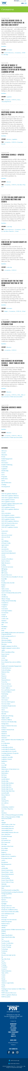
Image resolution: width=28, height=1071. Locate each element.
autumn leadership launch (8, 553)
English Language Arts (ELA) (9, 646)
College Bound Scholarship (8, 600)
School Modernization (7, 874)
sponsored (4, 901)
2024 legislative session (7, 515)
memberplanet (5, 779)
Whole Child (4, 991)
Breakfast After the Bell (7, 583)
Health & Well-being (6, 464)
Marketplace (4, 773)
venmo (3, 977)
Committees (4, 602)
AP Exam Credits (6, 543)
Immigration (4, 723)
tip (2, 957)
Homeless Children (6, 719)
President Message (6, 836)
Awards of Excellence (7, 559)
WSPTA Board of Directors (8, 993)
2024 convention (6, 513)
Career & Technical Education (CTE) (11, 592)
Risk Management (6, 864)
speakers (3, 895)
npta (2, 811)
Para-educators (5, 834)
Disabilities (4, 626)
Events (3, 456)
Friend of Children (6, 692)
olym (2, 820)
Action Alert (4, 531)
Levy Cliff (3, 765)
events (3, 658)
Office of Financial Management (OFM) (12, 815)
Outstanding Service (7, 830)
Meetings (6, 54)
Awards (3, 452)
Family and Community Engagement (11, 666)
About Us (13, 1036)
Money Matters (5, 795)
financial (3, 678)
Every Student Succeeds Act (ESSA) (11, 662)
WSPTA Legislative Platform (9, 995)
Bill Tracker (4, 573)
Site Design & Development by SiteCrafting (15, 1067)
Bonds (3, 581)
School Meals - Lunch (7, 872)
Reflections (4, 478)
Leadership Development (8, 749)
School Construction (7, 870)
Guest (3, 709)
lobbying (3, 767)
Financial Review (5, 680)
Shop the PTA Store (13, 1042)
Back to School (5, 561)
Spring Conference (6, 905)
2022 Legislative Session (8, 501)
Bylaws (3, 587)
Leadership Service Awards (8, 751)
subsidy (3, 927)
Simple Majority (5, 886)
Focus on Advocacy (6, 686)
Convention (4, 608)
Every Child (4, 660)
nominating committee (7, 807)
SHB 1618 (3, 884)
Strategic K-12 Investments (9, 919)
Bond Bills (4, 579)
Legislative (9, 96)
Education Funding (6, 642)
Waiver (3, 987)
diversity (3, 628)
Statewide (4, 917)
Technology (4, 949)
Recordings (4, 848)
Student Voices (5, 923)
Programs (4, 476)
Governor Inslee (5, 704)
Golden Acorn (5, 698)
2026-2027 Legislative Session (9, 527)
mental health (5, 793)
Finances (3, 460)
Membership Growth (7, 789)
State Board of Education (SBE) (9, 911)
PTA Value (4, 844)
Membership (4, 470)
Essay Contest (5, 654)
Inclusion (3, 727)
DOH (18, 395)
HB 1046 (3, 713)
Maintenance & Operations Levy (10, 769)
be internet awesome (7, 567)
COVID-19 (14, 99)
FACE (2, 664)
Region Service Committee (8, 856)
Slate (2, 888)
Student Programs (6, 921)
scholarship (4, 868)
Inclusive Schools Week (7, 729)
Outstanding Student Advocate (10, 832)
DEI (2, 624)
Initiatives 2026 (5, 735)
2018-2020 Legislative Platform (10, 495)
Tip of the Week (5, 959)
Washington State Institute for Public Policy (13, 989)
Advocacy (8, 139)
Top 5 (2, 961)
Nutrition (4, 813)
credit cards (4, 618)
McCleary (4, 775)
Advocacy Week (5, 537)
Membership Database (7, 783)
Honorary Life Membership (8, 721)
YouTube (13, 1052)
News (18, 99)
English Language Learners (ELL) (10, 648)
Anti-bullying (4, 541)
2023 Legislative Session (8, 507)
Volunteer (4, 981)
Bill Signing (4, 569)
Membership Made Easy (8, 791)
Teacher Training (6, 947)
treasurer (4, 969)
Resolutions (4, 862)
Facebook (9, 1052)
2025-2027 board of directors (9, 523)
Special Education (6, 482)
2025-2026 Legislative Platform (10, 521)
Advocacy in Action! (6, 535)
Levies (3, 763)
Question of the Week (7, 846)
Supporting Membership (8, 937)
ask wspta (4, 547)
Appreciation (5, 545)
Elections (4, 644)
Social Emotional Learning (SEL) (10, 890)
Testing (3, 953)
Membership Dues (6, 787)
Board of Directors (9, 52)
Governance (9, 49)
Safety (3, 480)
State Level (4, 915)
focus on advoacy (6, 684)
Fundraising (4, 694)
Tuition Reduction (6, 971)
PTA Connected (5, 842)
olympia (3, 822)
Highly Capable (5, 717)
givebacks (4, 696)
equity (3, 650)
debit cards (4, 622)
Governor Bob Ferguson (8, 702)
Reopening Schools (6, 101)
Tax (2, 939)
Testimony (4, 951)
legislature (4, 761)
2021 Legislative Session (8, 499)
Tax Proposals (5, 941)
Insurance (4, 737)
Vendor (3, 975)
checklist (3, 594)
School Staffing (5, 878)
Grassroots (4, 708)
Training (3, 484)
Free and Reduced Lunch (8, 690)
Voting (3, 985)
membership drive (6, 785)
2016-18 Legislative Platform (9, 493)
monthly (3, 797)
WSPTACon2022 (5, 996)
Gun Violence (5, 711)
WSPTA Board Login (15, 1060)
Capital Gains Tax (6, 590)
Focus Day (4, 682)
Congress (4, 606)
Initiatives (4, 733)
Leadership (9, 226)
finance (3, 674)
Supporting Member (7, 935)
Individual (4, 731)
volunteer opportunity (7, 983)
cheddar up (4, 596)
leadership (4, 745)
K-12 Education (5, 743)
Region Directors (6, 854)
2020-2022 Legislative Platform (10, 497)
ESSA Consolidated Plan (7, 652)
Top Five (3, 963)
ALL (2, 539)
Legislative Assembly (7, 757)
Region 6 (3, 852)
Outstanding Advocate (7, 826)
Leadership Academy (7, 747)
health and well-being (7, 715)
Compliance (4, 604)
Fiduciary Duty (5, 672)
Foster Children (5, 688)
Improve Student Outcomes (9, 725)
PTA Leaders (13, 1028)
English (17, 0)
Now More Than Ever (9, 231)
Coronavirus (18, 52)
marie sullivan (5, 771)
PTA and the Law (6, 840)
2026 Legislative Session (8, 525)
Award (3, 555)
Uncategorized (5, 486)
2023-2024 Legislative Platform (10, 509)
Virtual (16, 231)
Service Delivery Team (7, 882)
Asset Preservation (6, 551)
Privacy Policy (20, 1066)
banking (3, 565)
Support (3, 933)
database (3, 620)
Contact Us (13, 1021)
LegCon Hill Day (5, 755)
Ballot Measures (5, 563)
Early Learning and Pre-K (8, 636)
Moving (3, 799)
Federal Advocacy (6, 668)
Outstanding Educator (7, 828)
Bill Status (4, 571)
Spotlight (3, 903)
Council (3, 614)
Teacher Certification (7, 943)
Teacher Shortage (6, 945)
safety (3, 866)
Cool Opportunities (6, 610)
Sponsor (3, 899)
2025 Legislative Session (8, 519)
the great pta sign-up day (8, 955)
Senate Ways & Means (7, 880)
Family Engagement (6, 458)
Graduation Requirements (8, 706)
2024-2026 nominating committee (10, 517)
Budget (6, 311)
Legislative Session (6, 759)
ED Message (4, 638)
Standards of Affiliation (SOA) (9, 909)
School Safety (5, 876)
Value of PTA (4, 973)
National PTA (5, 801)
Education (8, 347)
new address (4, 803)
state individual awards (7, 913)
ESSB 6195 (4, 656)
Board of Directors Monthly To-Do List (12, 577)
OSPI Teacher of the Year (8, 824)
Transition (4, 967)
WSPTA (4, 3)
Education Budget (6, 640)
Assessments (5, 549)
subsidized (4, 925)
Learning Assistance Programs (10, 753)
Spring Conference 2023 (8, 907)
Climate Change (5, 598)
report (3, 860)
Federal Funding (5, 670)
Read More (3, 46)
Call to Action (5, 589)
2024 (2, 511)
